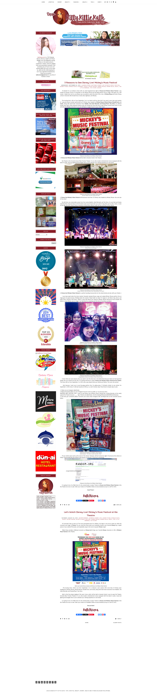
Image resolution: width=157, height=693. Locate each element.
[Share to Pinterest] (64, 504)
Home (43, 2)
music (116, 86)
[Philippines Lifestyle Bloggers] (46, 280)
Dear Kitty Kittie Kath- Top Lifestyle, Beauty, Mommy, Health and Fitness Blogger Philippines (80, 690)
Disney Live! (98, 518)
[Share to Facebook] (62, 504)
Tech (92, 2)
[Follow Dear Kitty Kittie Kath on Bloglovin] (46, 85)
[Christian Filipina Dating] (90, 35)
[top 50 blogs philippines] (46, 297)
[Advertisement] (90, 57)
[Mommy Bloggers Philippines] (46, 420)
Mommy (60, 2)
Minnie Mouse (102, 86)
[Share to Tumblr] (66, 504)
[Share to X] (60, 504)
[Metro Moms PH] (46, 401)
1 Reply (119, 618)
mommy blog (110, 86)
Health (85, 2)
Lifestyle (51, 2)
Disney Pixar (64, 86)
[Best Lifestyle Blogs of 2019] (46, 315)
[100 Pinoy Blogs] (46, 362)
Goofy (86, 86)
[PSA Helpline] (90, 74)
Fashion (76, 2)
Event (99, 2)
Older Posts (117, 622)
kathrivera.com (41, 57)
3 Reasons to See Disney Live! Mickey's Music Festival (91, 82)
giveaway (80, 86)
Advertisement (83, 518)
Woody (99, 87)
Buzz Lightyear (92, 85)
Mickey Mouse (93, 86)
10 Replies (118, 504)
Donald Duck (73, 86)
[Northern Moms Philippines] (46, 381)
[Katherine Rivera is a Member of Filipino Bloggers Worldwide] (46, 438)
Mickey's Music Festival (83, 519)
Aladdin (84, 85)
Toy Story (93, 87)
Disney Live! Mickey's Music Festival (108, 85)
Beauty (67, 2)
